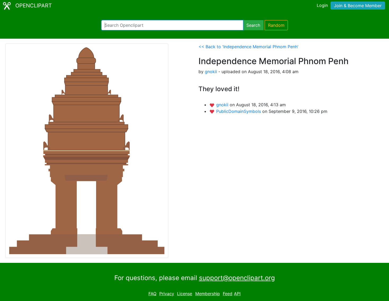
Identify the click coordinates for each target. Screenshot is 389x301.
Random (276, 25)
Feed (227, 293)
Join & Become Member (358, 5)
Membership (207, 293)
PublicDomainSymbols (239, 111)
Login (322, 5)
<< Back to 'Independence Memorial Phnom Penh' (248, 46)
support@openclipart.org (237, 278)
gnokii (211, 71)
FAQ (152, 293)
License (184, 293)
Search (253, 25)
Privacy (166, 293)
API (237, 293)
